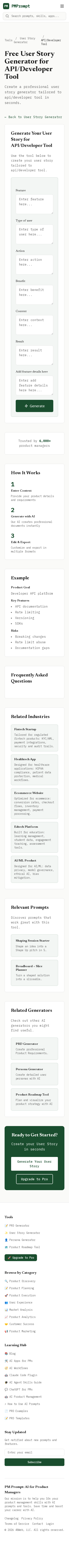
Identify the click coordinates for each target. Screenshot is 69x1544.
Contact (37, 1523)
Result (20, 341)
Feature (21, 190)
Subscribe (34, 1462)
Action (20, 251)
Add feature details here (32, 371)
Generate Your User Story (34, 1164)
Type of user (24, 220)
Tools (8, 40)
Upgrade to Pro (34, 1179)
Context (21, 311)
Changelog (11, 1518)
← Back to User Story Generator (33, 117)
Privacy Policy (32, 1518)
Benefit (20, 281)
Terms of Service (17, 1523)
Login (50, 1523)
